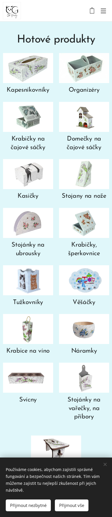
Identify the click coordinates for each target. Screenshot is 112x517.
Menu (103, 10)
